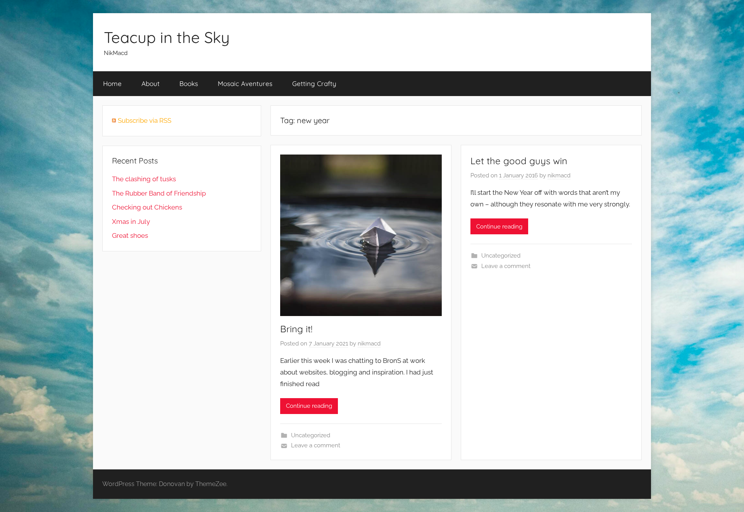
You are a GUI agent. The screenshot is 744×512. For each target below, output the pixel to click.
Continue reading (309, 405)
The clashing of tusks (144, 179)
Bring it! (296, 329)
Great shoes (130, 235)
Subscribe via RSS (144, 120)
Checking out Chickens (147, 207)
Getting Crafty (314, 83)
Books (188, 83)
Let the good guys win (518, 161)
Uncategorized (310, 435)
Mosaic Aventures (245, 83)
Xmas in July (131, 221)
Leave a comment (315, 445)
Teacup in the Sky (167, 37)
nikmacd (369, 343)
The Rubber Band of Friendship (159, 193)
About (150, 83)
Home (112, 83)
